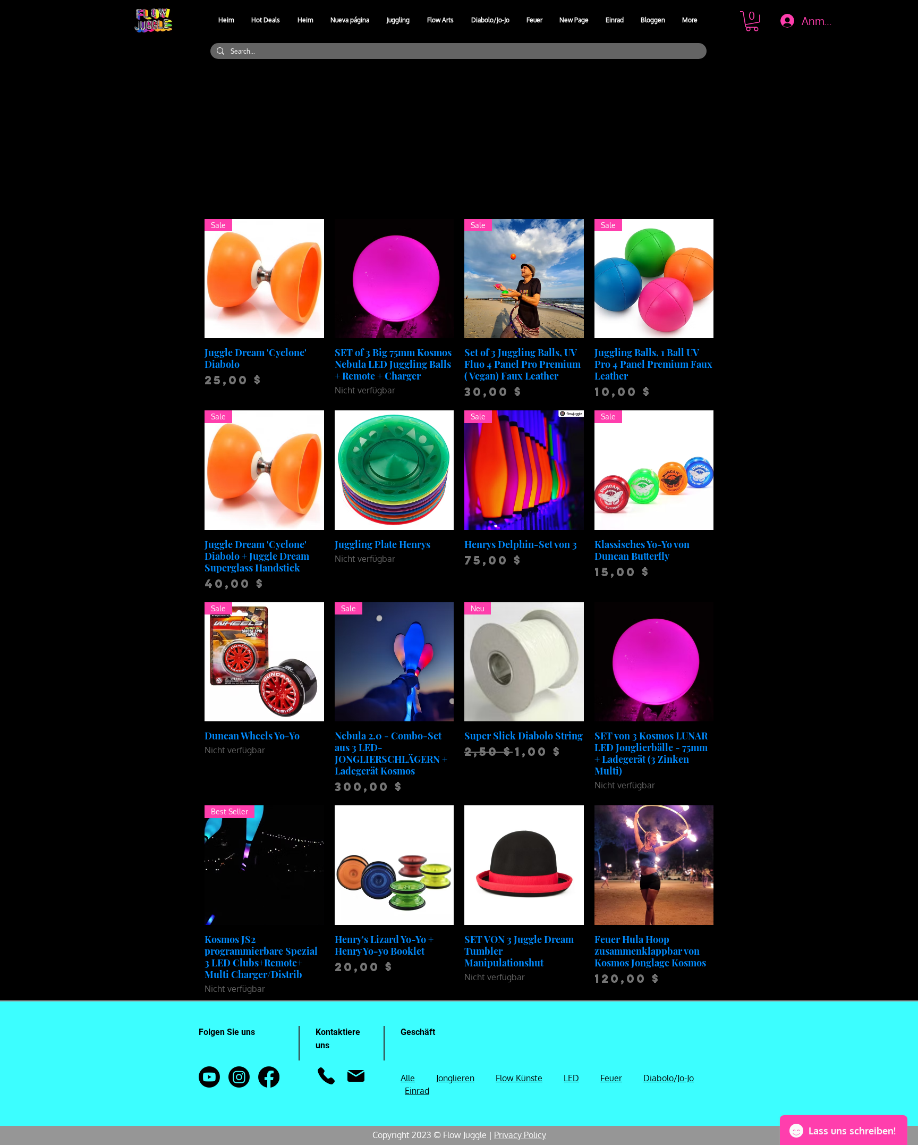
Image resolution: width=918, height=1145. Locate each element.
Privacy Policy (520, 1135)
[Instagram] (239, 1077)
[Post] (355, 1075)
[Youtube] (209, 1077)
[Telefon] (326, 1075)
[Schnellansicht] (394, 279)
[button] (399, 20)
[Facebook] (268, 1077)
